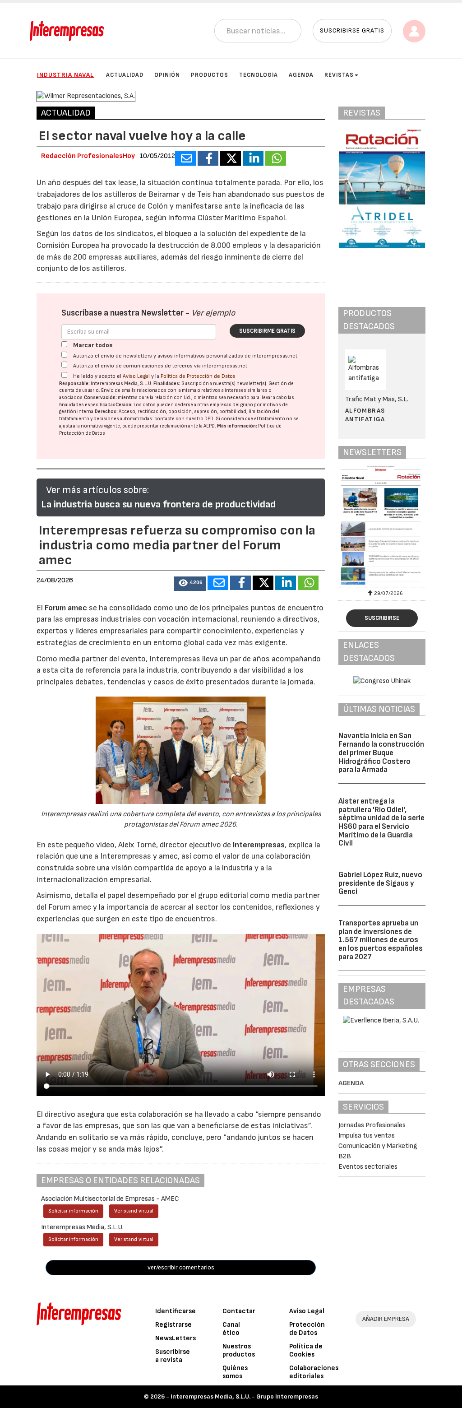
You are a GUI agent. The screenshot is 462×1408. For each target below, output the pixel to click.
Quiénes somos (235, 1372)
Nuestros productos (238, 1350)
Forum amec (65, 608)
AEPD (209, 426)
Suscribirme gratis (267, 331)
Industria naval (65, 75)
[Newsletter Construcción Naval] (381, 525)
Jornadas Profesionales (372, 1125)
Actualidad (124, 75)
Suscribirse (382, 618)
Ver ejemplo (213, 313)
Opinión (167, 75)
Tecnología (258, 75)
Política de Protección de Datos (198, 376)
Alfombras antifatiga (365, 415)
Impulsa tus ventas (366, 1135)
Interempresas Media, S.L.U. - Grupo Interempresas (244, 1396)
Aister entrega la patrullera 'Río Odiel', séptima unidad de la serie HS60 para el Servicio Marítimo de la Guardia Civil (381, 822)
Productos (209, 75)
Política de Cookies (306, 1350)
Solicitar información (73, 1211)
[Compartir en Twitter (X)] (230, 158)
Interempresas (259, 845)
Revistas (339, 75)
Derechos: (106, 411)
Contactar (238, 1311)
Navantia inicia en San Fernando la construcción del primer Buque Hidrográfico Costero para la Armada (381, 752)
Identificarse (175, 1311)
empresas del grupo (231, 405)
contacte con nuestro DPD (183, 419)
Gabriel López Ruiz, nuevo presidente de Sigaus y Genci (380, 883)
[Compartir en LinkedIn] (253, 158)
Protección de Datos (307, 1328)
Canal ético (231, 1328)
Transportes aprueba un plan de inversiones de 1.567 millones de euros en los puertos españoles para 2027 (380, 940)
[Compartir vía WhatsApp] (275, 158)
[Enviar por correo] (185, 158)
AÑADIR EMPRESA (385, 1319)
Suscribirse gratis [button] (352, 30)
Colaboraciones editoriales (313, 1372)
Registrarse (173, 1324)
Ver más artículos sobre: (97, 490)
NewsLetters (175, 1338)
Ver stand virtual (133, 1211)
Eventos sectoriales (367, 1166)
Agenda (301, 75)
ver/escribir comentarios (181, 1267)
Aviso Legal (136, 376)
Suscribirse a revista (172, 1356)
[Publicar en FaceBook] (208, 158)
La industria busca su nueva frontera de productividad (158, 504)
